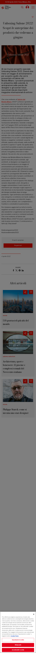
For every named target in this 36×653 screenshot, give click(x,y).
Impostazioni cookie (18, 640)
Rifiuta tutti (18, 645)
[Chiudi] (34, 614)
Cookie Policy (15, 636)
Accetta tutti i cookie (18, 650)
